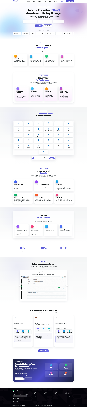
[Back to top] (85, 404)
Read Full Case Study (22, 344)
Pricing (45, 1)
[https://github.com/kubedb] (66, 405)
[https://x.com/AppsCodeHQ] (68, 405)
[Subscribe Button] (26, 396)
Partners (49, 1)
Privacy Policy (37, 405)
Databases (40, 1)
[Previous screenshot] (20, 285)
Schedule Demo (48, 25)
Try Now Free (38, 25)
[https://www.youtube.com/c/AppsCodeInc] (73, 405)
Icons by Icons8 (49, 405)
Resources (55, 1)
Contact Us (51, 158)
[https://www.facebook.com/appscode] (72, 405)
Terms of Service (43, 405)
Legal (66, 390)
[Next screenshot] (67, 285)
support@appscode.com (18, 401)
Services (45, 390)
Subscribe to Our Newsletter (18, 392)
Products (28, 1)
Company (56, 390)
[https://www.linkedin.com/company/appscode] (70, 405)
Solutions (34, 1)
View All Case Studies (43, 350)
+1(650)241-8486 (16, 399)
